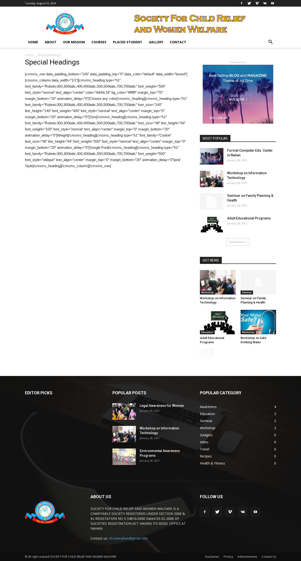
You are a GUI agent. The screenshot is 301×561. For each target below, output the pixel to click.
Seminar (247, 292)
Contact (178, 42)
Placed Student (127, 42)
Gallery (156, 42)
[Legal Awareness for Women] (124, 411)
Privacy (228, 557)
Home (33, 42)
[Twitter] (249, 3)
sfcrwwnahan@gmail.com (128, 538)
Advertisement (247, 557)
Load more (236, 242)
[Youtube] (272, 3)
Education (207, 332)
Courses (98, 42)
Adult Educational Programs (249, 218)
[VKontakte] (264, 3)
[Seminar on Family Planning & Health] (211, 201)
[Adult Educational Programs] (211, 224)
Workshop (207, 292)
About (50, 42)
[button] (270, 42)
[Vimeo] (257, 3)
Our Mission (74, 42)
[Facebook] (241, 3)
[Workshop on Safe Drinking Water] (258, 322)
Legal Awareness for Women (162, 406)
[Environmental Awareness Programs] (124, 456)
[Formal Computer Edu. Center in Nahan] (211, 156)
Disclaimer (212, 557)
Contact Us (268, 557)
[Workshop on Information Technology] (211, 179)
